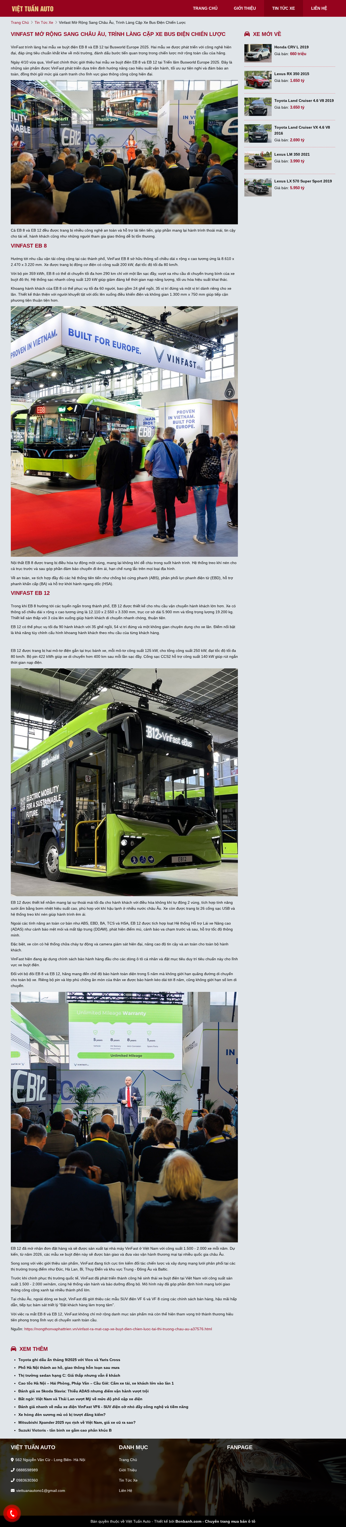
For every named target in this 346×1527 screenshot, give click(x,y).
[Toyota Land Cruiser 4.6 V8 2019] (258, 107)
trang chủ (205, 8)
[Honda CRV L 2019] (258, 53)
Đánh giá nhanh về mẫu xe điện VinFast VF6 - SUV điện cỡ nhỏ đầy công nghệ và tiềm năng (103, 1407)
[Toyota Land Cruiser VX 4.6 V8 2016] (258, 133)
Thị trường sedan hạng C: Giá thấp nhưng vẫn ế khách (69, 1375)
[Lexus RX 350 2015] (258, 80)
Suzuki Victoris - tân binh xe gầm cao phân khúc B (65, 1430)
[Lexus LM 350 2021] (258, 160)
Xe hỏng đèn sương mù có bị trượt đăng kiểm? (62, 1414)
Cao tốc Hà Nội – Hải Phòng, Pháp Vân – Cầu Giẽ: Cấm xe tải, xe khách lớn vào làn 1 (96, 1383)
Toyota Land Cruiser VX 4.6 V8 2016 (302, 130)
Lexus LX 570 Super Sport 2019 (303, 181)
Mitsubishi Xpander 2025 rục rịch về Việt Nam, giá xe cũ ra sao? (77, 1422)
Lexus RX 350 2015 (291, 74)
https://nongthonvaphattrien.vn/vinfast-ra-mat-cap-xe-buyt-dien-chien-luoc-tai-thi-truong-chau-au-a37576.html (118, 1329)
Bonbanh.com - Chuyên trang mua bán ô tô (215, 1521)
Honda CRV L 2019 (291, 47)
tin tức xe (283, 8)
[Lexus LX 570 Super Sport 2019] (258, 187)
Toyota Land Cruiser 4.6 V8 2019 (304, 100)
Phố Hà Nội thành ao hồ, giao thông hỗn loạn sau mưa (68, 1367)
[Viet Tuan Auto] (38, 8)
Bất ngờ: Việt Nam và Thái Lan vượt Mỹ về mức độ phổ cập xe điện (80, 1399)
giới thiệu (245, 8)
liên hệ (319, 8)
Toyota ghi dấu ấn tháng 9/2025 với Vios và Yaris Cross (69, 1360)
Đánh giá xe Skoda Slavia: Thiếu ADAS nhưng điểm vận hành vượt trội (83, 1391)
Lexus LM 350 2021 (292, 154)
